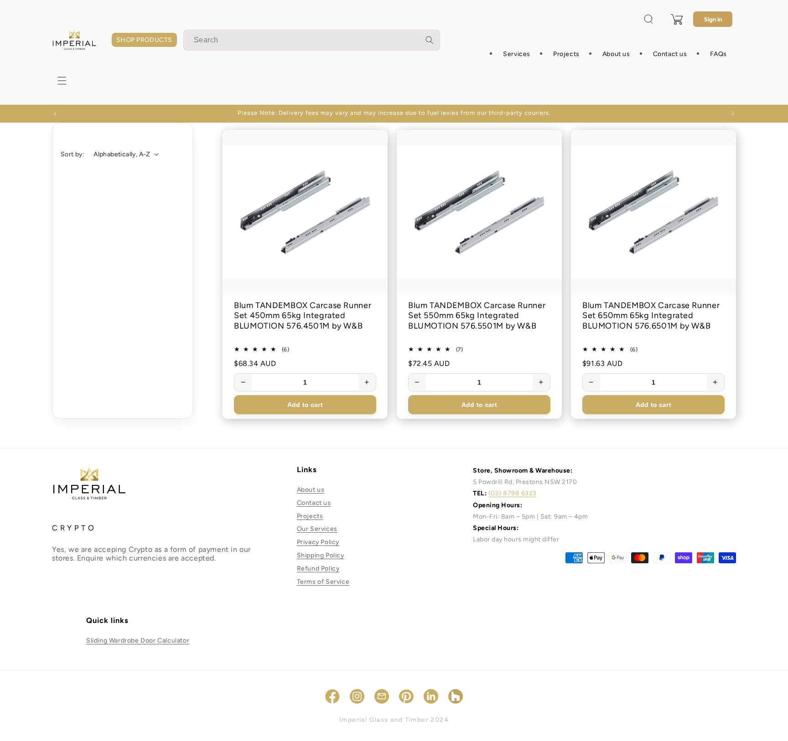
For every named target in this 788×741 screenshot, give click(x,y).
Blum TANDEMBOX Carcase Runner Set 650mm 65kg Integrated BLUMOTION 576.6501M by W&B (651, 315)
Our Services (317, 529)
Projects (310, 516)
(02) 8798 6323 (512, 494)
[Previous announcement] (55, 113)
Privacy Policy (318, 542)
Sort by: (72, 154)
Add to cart (305, 404)
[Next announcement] (733, 113)
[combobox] (311, 40)
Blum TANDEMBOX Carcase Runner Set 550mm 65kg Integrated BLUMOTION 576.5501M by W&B (476, 315)
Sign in (713, 19)
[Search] (430, 40)
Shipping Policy (320, 555)
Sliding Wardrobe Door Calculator (137, 640)
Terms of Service (323, 582)
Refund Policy (318, 568)
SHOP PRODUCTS (144, 40)
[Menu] (62, 81)
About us (311, 490)
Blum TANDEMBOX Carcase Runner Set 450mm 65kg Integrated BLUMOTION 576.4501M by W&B (302, 315)
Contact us (314, 503)
